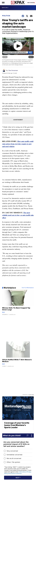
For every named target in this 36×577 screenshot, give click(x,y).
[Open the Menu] (3, 2)
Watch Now (30, 2)
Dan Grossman (13, 70)
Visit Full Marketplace (28, 287)
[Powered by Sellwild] (31, 394)
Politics (6, 16)
